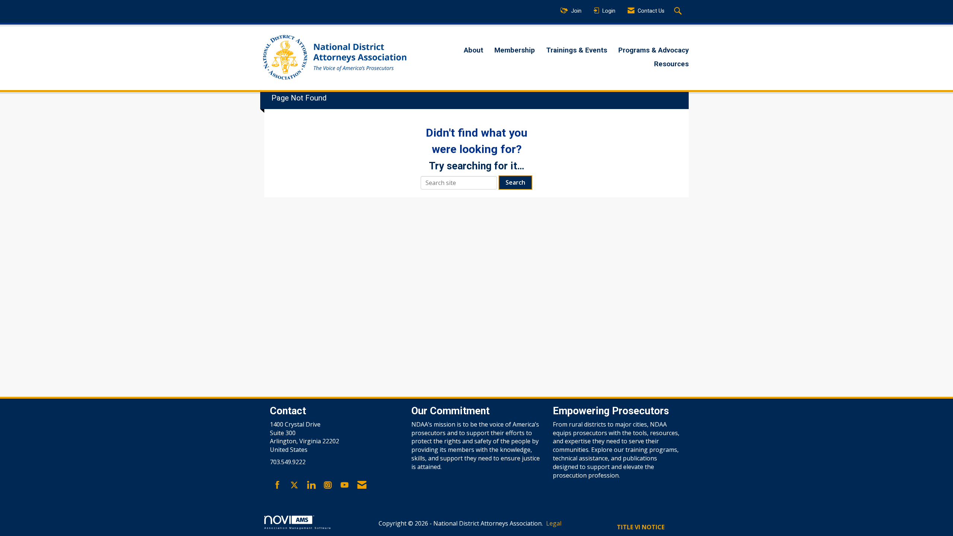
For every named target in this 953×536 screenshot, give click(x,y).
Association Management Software (297, 527)
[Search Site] (678, 11)
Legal (553, 523)
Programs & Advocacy (653, 50)
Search (515, 182)
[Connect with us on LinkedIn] (311, 485)
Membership (514, 50)
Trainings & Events (576, 50)
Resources (671, 64)
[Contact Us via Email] (362, 485)
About (473, 50)
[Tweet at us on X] (294, 485)
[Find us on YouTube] (344, 485)
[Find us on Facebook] (277, 485)
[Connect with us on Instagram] (327, 485)
